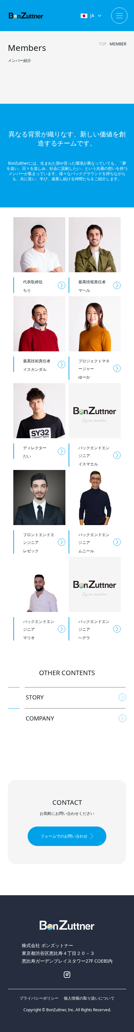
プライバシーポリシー (39, 998)
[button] (67, 836)
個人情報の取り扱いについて (89, 998)
